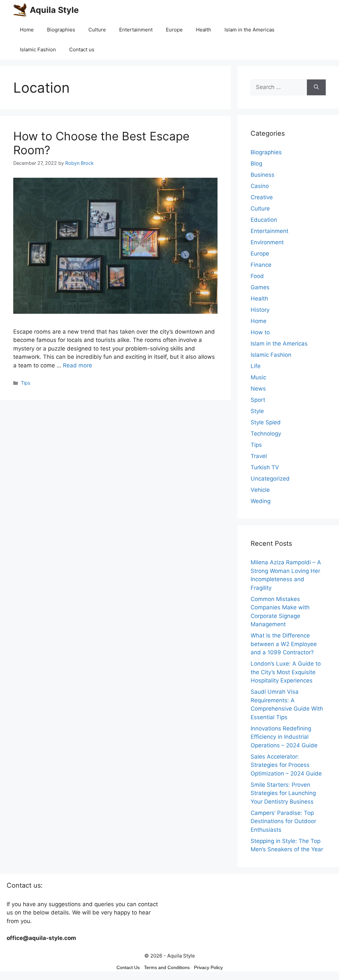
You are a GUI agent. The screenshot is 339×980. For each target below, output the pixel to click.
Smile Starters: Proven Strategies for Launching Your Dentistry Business (283, 793)
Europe (174, 29)
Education (264, 219)
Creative (262, 197)
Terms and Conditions (167, 967)
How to (260, 332)
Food (257, 276)
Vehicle (260, 490)
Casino (260, 186)
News (258, 388)
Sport (258, 400)
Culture (97, 29)
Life (256, 366)
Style (257, 411)
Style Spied (266, 422)
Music (258, 377)
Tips (25, 383)
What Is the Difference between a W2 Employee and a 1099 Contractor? (284, 644)
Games (260, 287)
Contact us (81, 49)
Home (27, 29)
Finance (261, 264)
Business (262, 174)
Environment (267, 242)
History (260, 309)
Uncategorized (270, 478)
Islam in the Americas (249, 29)
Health (203, 29)
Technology (266, 433)
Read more (77, 365)
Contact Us (128, 967)
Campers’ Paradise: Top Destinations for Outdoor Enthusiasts (283, 821)
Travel (259, 456)
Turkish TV (265, 467)
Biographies (61, 29)
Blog (256, 163)
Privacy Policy (208, 967)
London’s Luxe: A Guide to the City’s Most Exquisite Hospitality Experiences (286, 672)
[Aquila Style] (19, 10)
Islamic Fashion (38, 49)
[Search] (316, 87)
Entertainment (136, 29)
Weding (260, 501)
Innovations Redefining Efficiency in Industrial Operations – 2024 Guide (284, 737)
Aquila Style (54, 10)
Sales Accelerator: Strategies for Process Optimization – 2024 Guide (286, 765)
